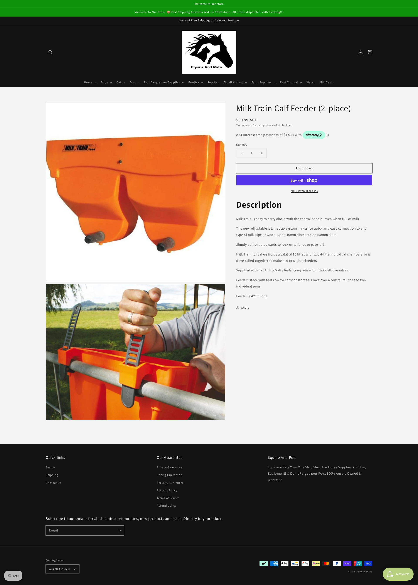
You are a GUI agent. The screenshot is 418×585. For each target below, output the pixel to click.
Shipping (258, 125)
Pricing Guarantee (169, 475)
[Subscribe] (119, 530)
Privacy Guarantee (169, 467)
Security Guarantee (170, 483)
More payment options (304, 190)
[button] (50, 52)
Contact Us (53, 483)
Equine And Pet (364, 571)
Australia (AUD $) (59, 569)
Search (50, 467)
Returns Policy (167, 490)
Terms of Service (168, 498)
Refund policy (166, 506)
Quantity (241, 145)
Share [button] (245, 307)
